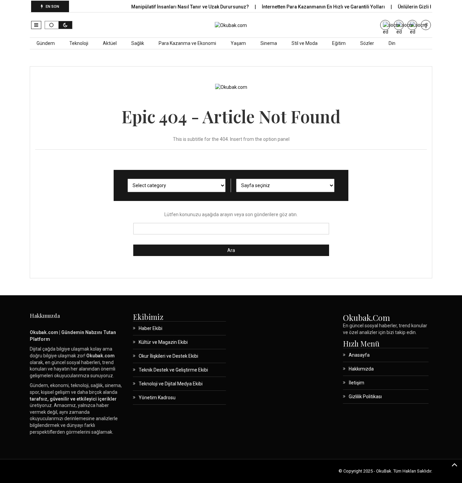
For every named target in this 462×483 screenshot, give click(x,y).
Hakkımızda (361, 369)
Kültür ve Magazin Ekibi (163, 342)
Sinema (268, 43)
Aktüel (110, 43)
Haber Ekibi (150, 328)
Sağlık (137, 43)
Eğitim (339, 43)
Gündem (46, 43)
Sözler (367, 43)
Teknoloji (78, 43)
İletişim (356, 382)
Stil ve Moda (305, 43)
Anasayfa (359, 355)
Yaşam (238, 43)
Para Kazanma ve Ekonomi (187, 43)
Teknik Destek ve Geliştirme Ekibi (173, 370)
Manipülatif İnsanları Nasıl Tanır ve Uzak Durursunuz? (190, 6)
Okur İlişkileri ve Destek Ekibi (168, 356)
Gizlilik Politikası (365, 396)
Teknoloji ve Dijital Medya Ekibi (171, 383)
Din (392, 43)
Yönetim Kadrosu (157, 397)
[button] (36, 25)
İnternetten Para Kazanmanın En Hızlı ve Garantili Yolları (324, 6)
